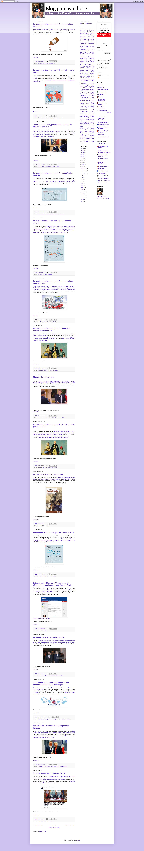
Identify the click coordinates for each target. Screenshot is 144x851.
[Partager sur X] (53, 61)
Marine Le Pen (47, 766)
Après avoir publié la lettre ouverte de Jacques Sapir (52, 589)
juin (82, 179)
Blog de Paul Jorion (103, 150)
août (82, 176)
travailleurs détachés (55, 166)
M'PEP (81, 87)
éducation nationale (88, 141)
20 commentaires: (42, 415)
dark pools (91, 123)
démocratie (40, 117)
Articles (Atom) (42, 831)
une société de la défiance (44, 34)
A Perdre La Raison (103, 143)
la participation (50, 136)
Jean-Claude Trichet (85, 76)
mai (82, 181)
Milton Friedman (89, 90)
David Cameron (90, 45)
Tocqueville (86, 113)
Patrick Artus (89, 100)
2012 (82, 199)
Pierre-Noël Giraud (90, 104)
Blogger (78, 840)
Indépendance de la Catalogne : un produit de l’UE (53, 532)
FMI (88, 52)
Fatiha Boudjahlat (43, 694)
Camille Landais (86, 39)
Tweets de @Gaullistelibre (86, 23)
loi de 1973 (91, 132)
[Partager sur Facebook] (54, 61)
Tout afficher (108, 112)
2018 (82, 164)
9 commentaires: (41, 465)
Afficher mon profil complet (103, 198)
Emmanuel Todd (41, 467)
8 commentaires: (41, 272)
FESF (85, 52)
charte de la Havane (89, 120)
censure (39, 630)
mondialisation (83, 135)
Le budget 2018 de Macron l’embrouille (48, 637)
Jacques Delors (84, 70)
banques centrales (85, 119)
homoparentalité (83, 129)
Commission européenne (87, 43)
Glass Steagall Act (89, 60)
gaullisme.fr (101, 94)
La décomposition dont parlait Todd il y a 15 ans (63, 479)
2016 (82, 192)
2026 (82, 148)
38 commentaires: (42, 211)
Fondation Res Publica (103, 124)
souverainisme (83, 140)
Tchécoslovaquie (83, 109)
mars (82, 185)
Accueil (54, 825)
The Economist (45, 63)
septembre (83, 174)
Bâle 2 (92, 37)
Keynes (81, 86)
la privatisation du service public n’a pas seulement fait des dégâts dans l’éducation (54, 289)
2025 (82, 150)
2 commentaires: (41, 61)
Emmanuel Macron (41, 166)
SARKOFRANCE (102, 173)
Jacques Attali (90, 69)
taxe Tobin (91, 140)
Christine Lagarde (89, 42)
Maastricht (87, 87)
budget (39, 675)
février (82, 187)
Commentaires (102, 77)
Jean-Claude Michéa (89, 74)
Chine (92, 39)
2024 (82, 152)
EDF (81, 47)
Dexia (93, 46)
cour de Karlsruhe (89, 122)
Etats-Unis (40, 63)
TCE (87, 107)
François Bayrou (90, 53)
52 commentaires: (42, 764)
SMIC (88, 106)
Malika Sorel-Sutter (70, 692)
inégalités (52, 214)
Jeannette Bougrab (54, 694)
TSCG (92, 107)
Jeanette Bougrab (53, 719)
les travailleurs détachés (39, 136)
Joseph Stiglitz (50, 117)
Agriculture (91, 29)
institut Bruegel (83, 131)
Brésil (89, 37)
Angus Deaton (40, 321)
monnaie (92, 135)
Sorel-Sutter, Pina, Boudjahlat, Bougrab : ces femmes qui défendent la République (51, 683)
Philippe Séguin (84, 103)
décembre (83, 168)
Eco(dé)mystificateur (103, 89)
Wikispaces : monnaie (103, 137)
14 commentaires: (42, 368)
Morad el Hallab (90, 92)
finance (87, 128)
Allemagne (83, 31)
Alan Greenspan (90, 30)
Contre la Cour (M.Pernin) (104, 152)
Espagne (44, 576)
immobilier (91, 129)
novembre (83, 170)
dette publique (83, 125)
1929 (88, 29)
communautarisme (41, 214)
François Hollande (49, 417)
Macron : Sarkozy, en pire (43, 377)
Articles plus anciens (69, 825)
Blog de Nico (101, 87)
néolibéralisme (84, 137)
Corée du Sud (83, 45)
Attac (89, 36)
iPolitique (100, 96)
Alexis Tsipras (40, 766)
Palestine (89, 99)
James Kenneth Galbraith (87, 73)
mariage (81, 134)
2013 (82, 198)
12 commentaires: (42, 673)
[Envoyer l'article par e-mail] (47, 61)
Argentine (88, 34)
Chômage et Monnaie (103, 122)
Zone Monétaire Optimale (87, 116)
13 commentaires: (42, 523)
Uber (93, 113)
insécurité (50, 274)
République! (101, 134)
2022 (82, 156)
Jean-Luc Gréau (86, 79)
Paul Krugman (89, 102)
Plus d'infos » (36, 57)
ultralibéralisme (52, 63)
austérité (87, 117)
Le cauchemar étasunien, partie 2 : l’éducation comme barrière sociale (51, 330)
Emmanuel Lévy (89, 47)
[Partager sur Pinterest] (56, 61)
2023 (82, 154)
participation (48, 166)
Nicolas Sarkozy (57, 417)
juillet (82, 177)
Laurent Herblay (102, 196)
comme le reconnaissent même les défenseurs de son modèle (53, 437)
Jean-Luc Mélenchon (87, 79)
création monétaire (84, 123)
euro (47, 576)
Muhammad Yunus (84, 93)
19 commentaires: (42, 164)
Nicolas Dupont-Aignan (54, 766)
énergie (81, 142)
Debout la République (85, 46)
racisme (56, 214)
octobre (83, 172)
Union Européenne (52, 576)
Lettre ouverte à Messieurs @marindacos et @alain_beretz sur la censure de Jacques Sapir (52, 584)
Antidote (100, 84)
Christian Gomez (83, 40)
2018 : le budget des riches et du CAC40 (49, 773)
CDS (81, 39)
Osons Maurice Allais (103, 171)
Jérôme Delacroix (102, 110)
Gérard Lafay (89, 66)
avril (82, 183)
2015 (82, 194)
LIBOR (85, 86)
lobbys (55, 117)
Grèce (87, 64)
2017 (82, 166)
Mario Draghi (87, 89)
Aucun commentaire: (42, 716)
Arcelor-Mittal (82, 34)
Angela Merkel (89, 33)
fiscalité (92, 128)
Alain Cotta (82, 30)
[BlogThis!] (51, 61)
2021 (82, 158)
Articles (100, 75)
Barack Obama (83, 37)
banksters (92, 117)
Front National (84, 58)
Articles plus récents (38, 825)
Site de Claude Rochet (103, 175)
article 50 (82, 117)
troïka (81, 141)
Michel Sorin (101, 168)
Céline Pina (36, 694)
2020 (82, 160)
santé (50, 321)
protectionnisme (90, 138)
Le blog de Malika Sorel (103, 166)
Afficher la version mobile (54, 827)
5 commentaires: (41, 818)
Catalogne (40, 576)
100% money (83, 29)
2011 (82, 201)
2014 (82, 196)
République (68, 719)
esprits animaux (90, 125)
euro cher (87, 127)
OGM (88, 97)
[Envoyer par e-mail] (50, 61)
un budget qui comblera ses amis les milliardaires (52, 779)
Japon (81, 74)
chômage (82, 122)
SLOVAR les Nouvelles (103, 178)
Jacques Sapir (44, 630)
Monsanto (82, 92)
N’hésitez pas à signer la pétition (41, 618)
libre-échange (83, 132)
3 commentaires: (41, 319)
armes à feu (40, 274)
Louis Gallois (91, 86)
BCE (93, 36)
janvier (82, 189)
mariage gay (90, 134)
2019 (82, 162)
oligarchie (56, 467)
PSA (85, 99)
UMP (90, 113)
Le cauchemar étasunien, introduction (48, 474)
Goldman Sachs (84, 61)
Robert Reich (83, 106)
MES (84, 87)
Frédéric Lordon (102, 92)
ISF (85, 69)
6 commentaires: (41, 115)
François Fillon (87, 55)
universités (55, 370)
